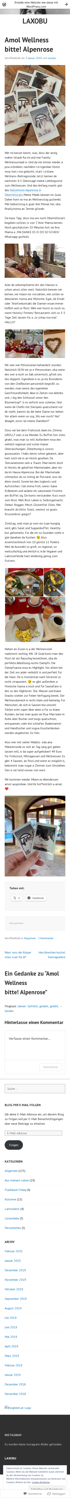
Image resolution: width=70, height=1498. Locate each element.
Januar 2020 (13, 1261)
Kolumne (10, 1199)
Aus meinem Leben (17, 1180)
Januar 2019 (13, 1375)
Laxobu (10, 1458)
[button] (24, 343)
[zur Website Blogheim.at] (18, 1408)
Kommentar (51, 1067)
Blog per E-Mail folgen (23, 1105)
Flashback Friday (15, 1190)
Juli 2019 (11, 1318)
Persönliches (13, 1228)
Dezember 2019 (15, 1270)
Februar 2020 (13, 1251)
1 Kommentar (46, 938)
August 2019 (13, 1308)
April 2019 (11, 1346)
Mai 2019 (11, 1337)
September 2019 (16, 1299)
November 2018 (15, 1394)
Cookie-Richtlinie (41, 1482)
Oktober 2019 (14, 1289)
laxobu (35, 20)
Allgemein (30, 938)
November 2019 (15, 1280)
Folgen (13, 1145)
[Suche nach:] (35, 1089)
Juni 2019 (11, 1327)
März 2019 (12, 1356)
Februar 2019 (13, 1365)
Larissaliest (12, 1209)
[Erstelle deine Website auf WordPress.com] (35, 4)
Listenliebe (12, 1218)
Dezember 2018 (15, 1384)
